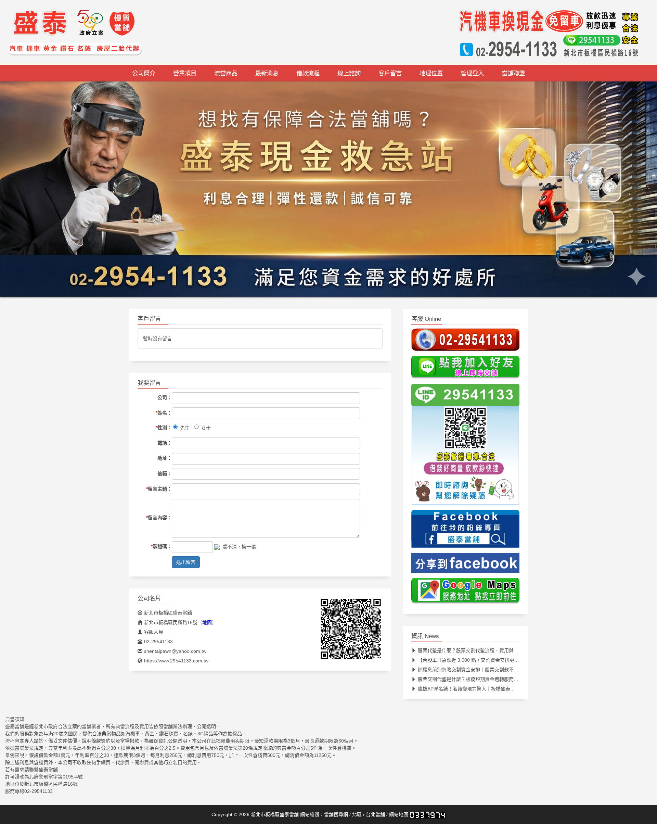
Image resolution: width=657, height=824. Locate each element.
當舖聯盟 (513, 73)
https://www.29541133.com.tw (176, 662)
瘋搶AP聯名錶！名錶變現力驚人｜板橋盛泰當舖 (469, 691)
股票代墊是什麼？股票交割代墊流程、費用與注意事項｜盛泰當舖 (487, 652)
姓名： (164, 414)
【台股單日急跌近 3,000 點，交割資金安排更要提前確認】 (480, 662)
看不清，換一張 (239, 548)
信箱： (164, 475)
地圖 (207, 624)
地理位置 (431, 73)
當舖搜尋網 (336, 816)
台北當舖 (375, 816)
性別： (164, 429)
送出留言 (185, 564)
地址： (164, 460)
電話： (164, 444)
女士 (206, 430)
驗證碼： (161, 548)
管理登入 (472, 73)
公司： (164, 399)
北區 (357, 816)
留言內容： (159, 519)
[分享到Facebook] (465, 567)
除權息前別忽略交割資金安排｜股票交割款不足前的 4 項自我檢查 (487, 671)
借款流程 (308, 73)
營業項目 (184, 73)
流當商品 (225, 73)
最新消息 (267, 73)
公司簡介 (143, 73)
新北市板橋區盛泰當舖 (168, 615)
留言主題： (159, 490)
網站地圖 (398, 816)
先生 (185, 430)
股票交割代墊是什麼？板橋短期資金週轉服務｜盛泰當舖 (478, 681)
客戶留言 (390, 73)
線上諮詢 (349, 73)
